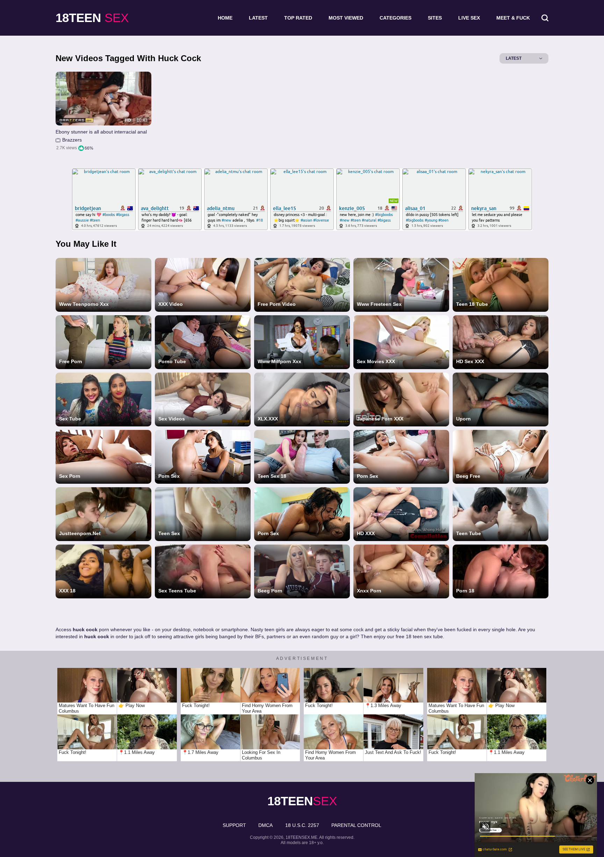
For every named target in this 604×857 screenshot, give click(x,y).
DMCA (265, 825)
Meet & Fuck (513, 18)
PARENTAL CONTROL (356, 825)
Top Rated (298, 18)
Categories (395, 18)
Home (225, 18)
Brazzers (72, 140)
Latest (258, 18)
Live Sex (469, 18)
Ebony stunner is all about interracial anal (101, 132)
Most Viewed (346, 18)
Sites (435, 18)
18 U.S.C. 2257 (302, 825)
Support (234, 825)
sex (92, 17)
